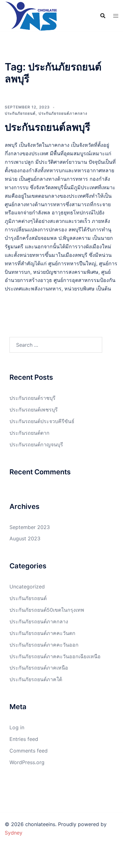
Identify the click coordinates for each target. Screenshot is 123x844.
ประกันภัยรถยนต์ (20, 113)
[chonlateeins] (31, 15)
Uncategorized (27, 586)
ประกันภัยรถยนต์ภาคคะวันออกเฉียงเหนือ (55, 656)
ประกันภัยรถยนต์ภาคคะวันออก (44, 645)
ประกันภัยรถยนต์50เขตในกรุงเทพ (46, 610)
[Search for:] (55, 345)
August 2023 (24, 538)
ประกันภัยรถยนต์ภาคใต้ (35, 679)
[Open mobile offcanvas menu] (115, 16)
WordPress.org (26, 762)
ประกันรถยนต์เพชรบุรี (33, 409)
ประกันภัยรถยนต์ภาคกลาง (62, 113)
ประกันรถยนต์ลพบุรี (47, 127)
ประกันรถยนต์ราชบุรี (32, 398)
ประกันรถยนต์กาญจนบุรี (36, 444)
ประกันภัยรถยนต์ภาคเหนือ (38, 668)
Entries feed (23, 739)
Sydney (13, 833)
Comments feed (28, 750)
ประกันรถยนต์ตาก (29, 433)
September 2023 (29, 527)
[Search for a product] (102, 15)
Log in (16, 727)
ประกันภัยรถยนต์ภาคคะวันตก (42, 633)
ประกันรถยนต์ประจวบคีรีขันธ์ (41, 421)
